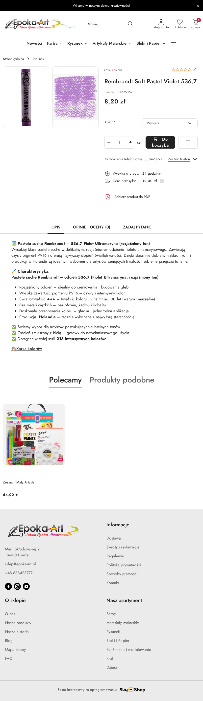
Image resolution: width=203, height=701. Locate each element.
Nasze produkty (18, 623)
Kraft (110, 658)
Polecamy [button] (65, 379)
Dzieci (111, 667)
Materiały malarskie (122, 623)
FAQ (9, 658)
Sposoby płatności (122, 574)
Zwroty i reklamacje (122, 547)
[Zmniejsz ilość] (108, 142)
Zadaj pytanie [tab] (137, 227)
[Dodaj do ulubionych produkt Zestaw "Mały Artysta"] (59, 399)
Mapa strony (15, 649)
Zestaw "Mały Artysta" (19, 482)
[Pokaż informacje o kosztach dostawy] (162, 181)
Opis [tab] (55, 227)
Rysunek (113, 632)
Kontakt (112, 583)
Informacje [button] (117, 524)
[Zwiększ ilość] (130, 142)
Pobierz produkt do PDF (132, 196)
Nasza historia (17, 632)
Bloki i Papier (117, 640)
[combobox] (170, 123)
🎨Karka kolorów (26, 348)
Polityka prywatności (123, 565)
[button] (174, 44)
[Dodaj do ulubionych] (188, 142)
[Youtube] (26, 586)
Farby (111, 614)
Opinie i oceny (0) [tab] (91, 227)
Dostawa (113, 538)
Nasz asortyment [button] (124, 600)
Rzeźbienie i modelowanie (128, 649)
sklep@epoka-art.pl (20, 564)
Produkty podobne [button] (122, 379)
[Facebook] (8, 586)
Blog (9, 640)
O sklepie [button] (15, 600)
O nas (10, 614)
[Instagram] (17, 586)
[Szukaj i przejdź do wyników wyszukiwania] (130, 24)
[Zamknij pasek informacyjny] (198, 5)
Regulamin (115, 556)
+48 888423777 (18, 573)
